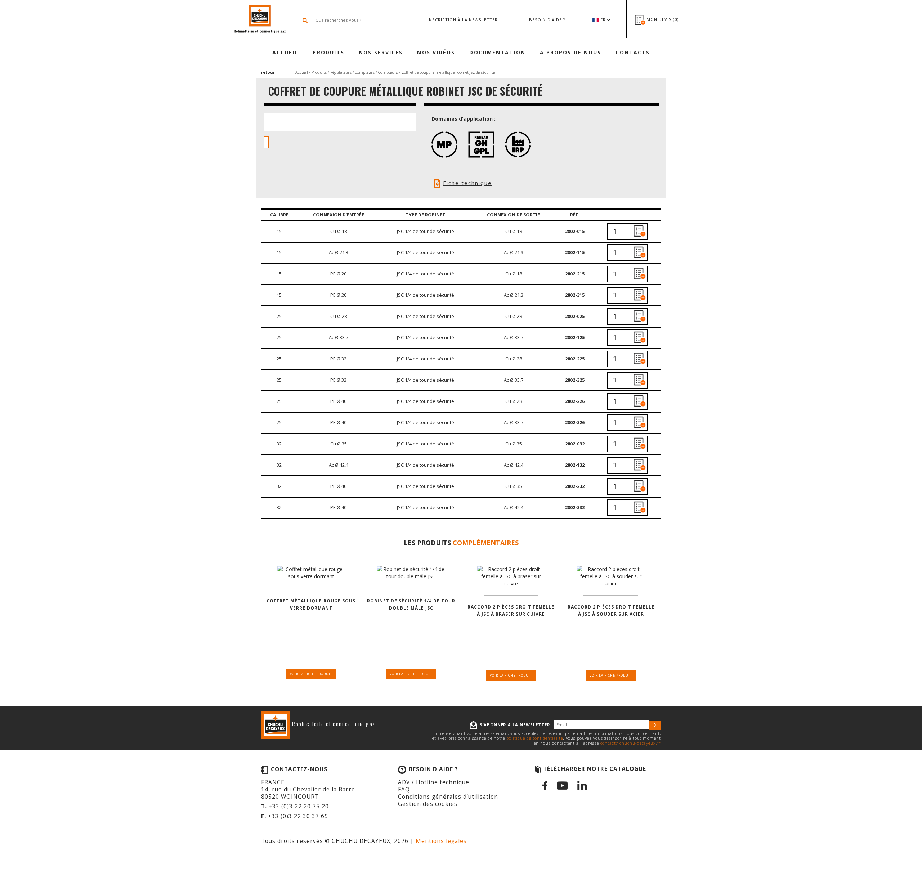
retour (268, 72)
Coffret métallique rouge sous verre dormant (311, 604)
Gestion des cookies (427, 804)
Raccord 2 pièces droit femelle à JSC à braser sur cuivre (510, 610)
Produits (328, 52)
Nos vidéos (436, 52)
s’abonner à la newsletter (515, 724)
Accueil (285, 52)
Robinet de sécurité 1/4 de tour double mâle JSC (411, 604)
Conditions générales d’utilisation (448, 796)
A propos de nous (570, 52)
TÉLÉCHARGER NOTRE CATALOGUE (594, 769)
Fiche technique (467, 183)
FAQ (404, 789)
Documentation (497, 52)
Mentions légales (441, 841)
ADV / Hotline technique (433, 782)
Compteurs (388, 72)
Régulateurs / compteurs (352, 72)
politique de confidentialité (534, 738)
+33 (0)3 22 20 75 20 (299, 806)
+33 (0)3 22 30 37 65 (298, 816)
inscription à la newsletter (463, 19)
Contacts (633, 52)
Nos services (381, 52)
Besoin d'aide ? (547, 19)
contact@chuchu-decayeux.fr (630, 743)
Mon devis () (662, 19)
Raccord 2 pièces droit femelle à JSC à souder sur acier (611, 610)
